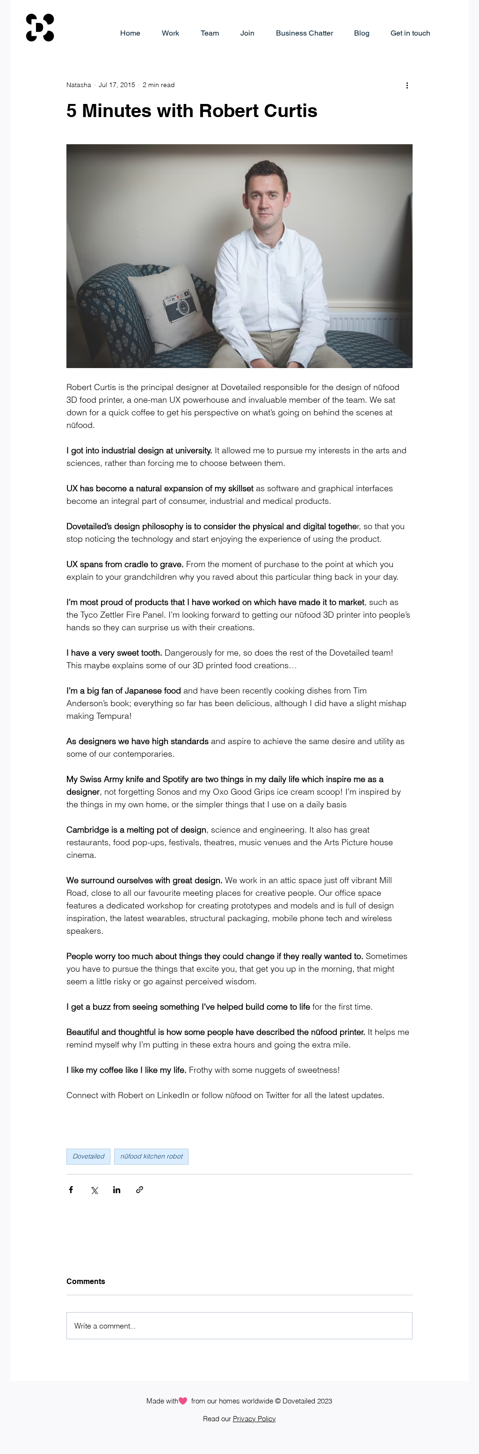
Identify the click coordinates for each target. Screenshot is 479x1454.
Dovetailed (88, 1156)
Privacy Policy (254, 1418)
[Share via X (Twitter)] (93, 1189)
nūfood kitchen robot (151, 1156)
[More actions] (407, 84)
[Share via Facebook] (70, 1189)
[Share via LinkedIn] (116, 1189)
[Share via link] (139, 1189)
